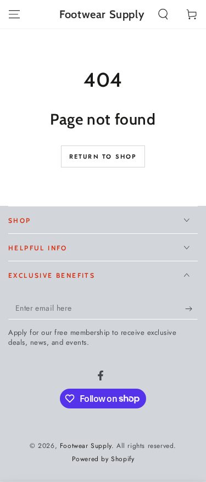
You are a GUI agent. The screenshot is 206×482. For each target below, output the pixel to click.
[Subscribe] (191, 308)
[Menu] (14, 14)
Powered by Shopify (103, 459)
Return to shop (103, 156)
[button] (163, 14)
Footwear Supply (86, 446)
